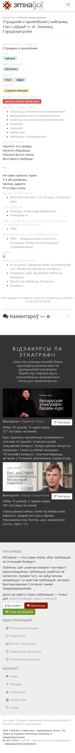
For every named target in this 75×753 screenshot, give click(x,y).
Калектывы (17, 700)
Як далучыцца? (11, 723)
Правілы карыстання (30, 720)
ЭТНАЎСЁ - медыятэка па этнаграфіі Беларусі (45, 740)
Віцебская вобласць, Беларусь (32, 281)
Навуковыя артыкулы (25, 651)
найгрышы (17, 132)
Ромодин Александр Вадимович (33, 211)
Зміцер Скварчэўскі (35, 495)
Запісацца (63, 422)
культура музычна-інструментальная (36, 119)
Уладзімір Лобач (32, 421)
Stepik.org (26, 373)
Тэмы (13, 676)
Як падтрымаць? (32, 723)
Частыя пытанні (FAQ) (56, 720)
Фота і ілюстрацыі (22, 643)
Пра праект (13, 605)
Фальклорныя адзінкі (24, 659)
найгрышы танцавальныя (28, 136)
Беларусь (17, 285)
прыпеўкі (16, 124)
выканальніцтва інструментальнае (35, 115)
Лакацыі (15, 684)
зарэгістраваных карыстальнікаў (32, 598)
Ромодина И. (19, 215)
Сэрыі (14, 707)
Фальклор (9, 17)
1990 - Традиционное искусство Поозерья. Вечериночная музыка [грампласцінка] (34, 243)
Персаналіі (17, 692)
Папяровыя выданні (24, 628)
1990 (13, 229)
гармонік (16, 128)
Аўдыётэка (17, 636)
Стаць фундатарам (20, 611)
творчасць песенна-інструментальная (37, 111)
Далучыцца (37, 605)
